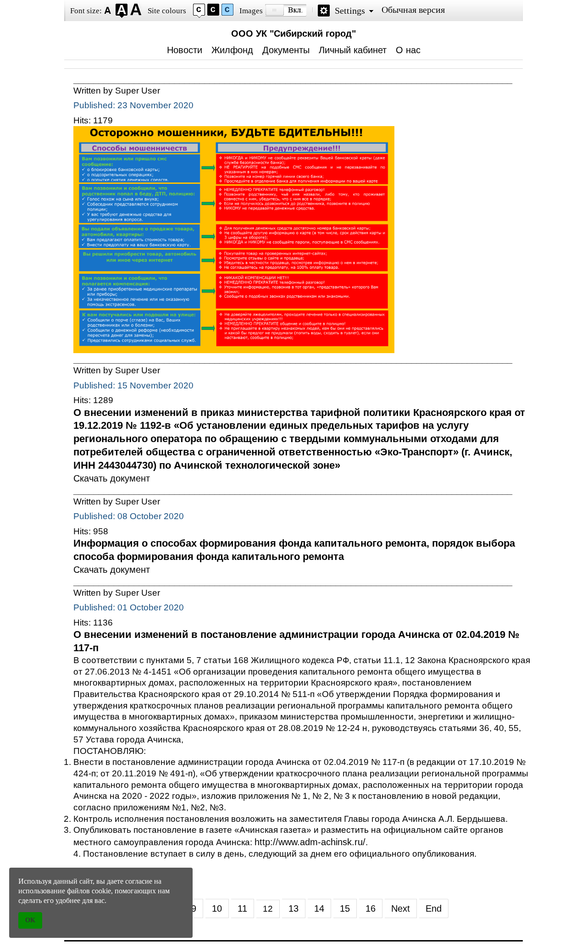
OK (30, 920)
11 (242, 908)
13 (293, 908)
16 (370, 908)
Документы (286, 50)
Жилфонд (232, 50)
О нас (408, 50)
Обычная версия (413, 10)
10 (217, 908)
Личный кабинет (353, 50)
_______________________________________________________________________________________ (292, 79)
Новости (184, 50)
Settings (350, 11)
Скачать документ (111, 478)
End (434, 908)
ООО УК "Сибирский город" (293, 33)
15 (345, 908)
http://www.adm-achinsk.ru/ (310, 842)
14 (319, 908)
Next (400, 908)
